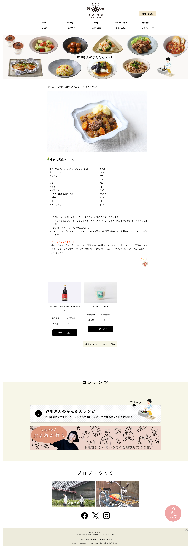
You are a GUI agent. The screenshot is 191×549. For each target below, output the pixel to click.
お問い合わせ (121, 28)
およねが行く (70, 28)
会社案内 (145, 22)
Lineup (95, 22)
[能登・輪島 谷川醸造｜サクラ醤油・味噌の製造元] (95, 16)
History (70, 22)
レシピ (44, 28)
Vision (43, 22)
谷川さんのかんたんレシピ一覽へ (100, 344)
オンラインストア (147, 28)
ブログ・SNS (95, 28)
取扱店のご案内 (121, 22)
